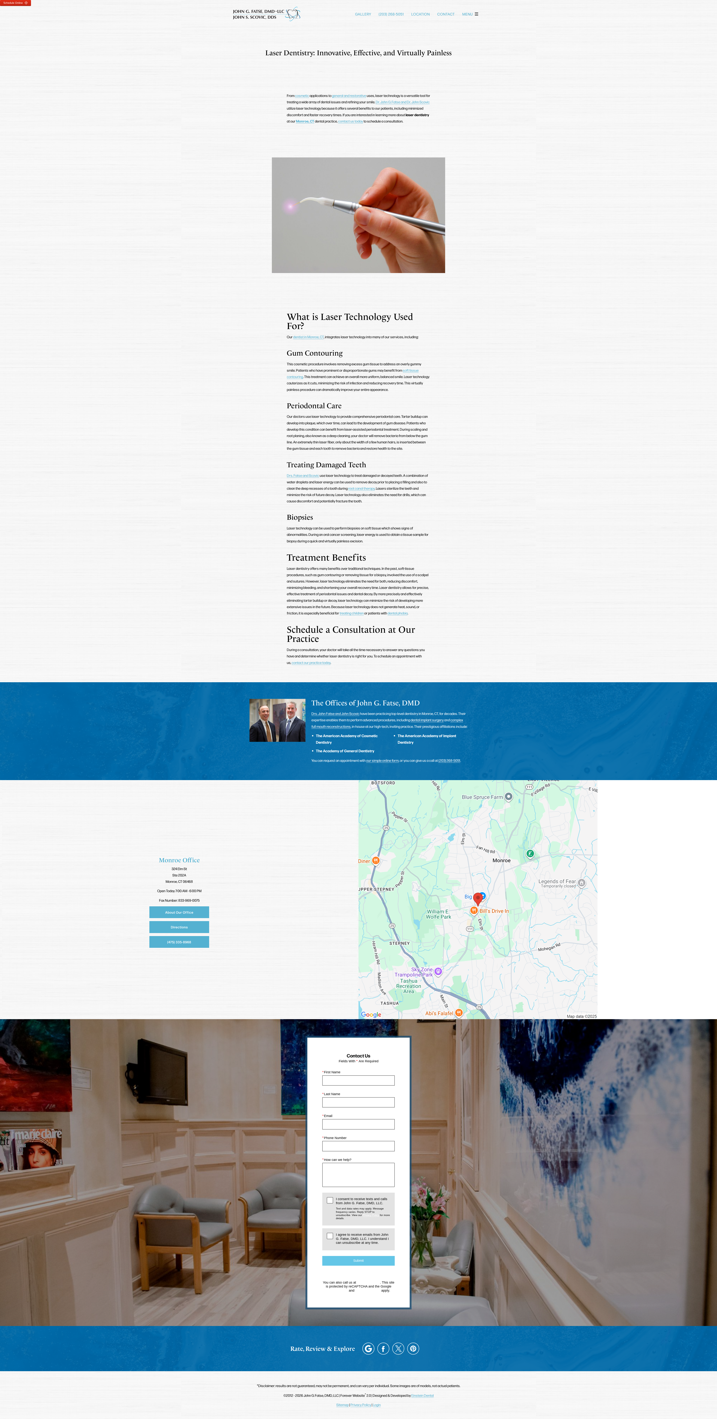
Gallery (363, 14)
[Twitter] (398, 1349)
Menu (467, 14)
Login (377, 1404)
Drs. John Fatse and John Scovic (335, 713)
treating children (352, 613)
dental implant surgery (427, 720)
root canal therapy (361, 488)
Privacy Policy (371, 1215)
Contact (446, 14)
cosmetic (302, 95)
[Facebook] (383, 1349)
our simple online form (382, 760)
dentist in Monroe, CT (308, 336)
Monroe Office (179, 860)
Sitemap (342, 1404)
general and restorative (349, 95)
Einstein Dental (422, 1395)
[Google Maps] (368, 1349)
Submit (358, 1260)
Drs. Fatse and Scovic (303, 475)
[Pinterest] (413, 1349)
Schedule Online (13, 2)
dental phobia (398, 613)
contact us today (350, 121)
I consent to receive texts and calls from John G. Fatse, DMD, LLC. (363, 1208)
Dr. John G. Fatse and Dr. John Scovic (403, 102)
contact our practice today (311, 662)
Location (420, 14)
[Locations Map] (478, 899)
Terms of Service (367, 1290)
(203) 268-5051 (449, 760)
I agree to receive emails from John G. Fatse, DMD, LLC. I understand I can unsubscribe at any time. (362, 1239)
